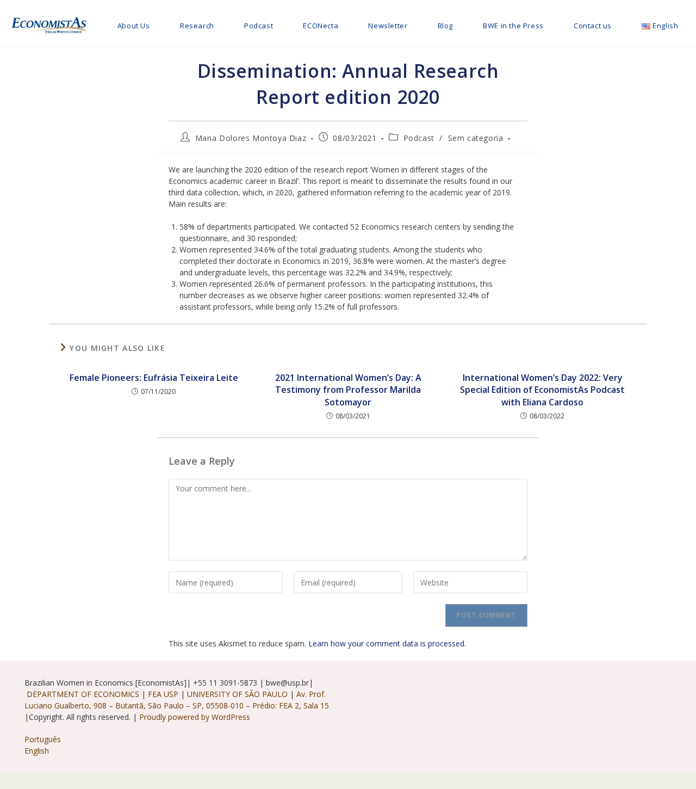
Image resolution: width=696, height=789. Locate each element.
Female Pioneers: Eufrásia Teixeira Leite (154, 378)
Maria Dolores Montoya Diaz (251, 138)
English (36, 750)
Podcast (418, 138)
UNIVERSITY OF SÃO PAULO (238, 694)
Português (42, 739)
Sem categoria (476, 138)
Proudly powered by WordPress (194, 717)
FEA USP (164, 694)
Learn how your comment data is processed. (387, 643)
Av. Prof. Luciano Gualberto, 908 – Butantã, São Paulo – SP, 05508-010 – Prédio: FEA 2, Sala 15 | (176, 705)
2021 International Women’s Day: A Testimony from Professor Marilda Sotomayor (348, 390)
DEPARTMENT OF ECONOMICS (82, 694)
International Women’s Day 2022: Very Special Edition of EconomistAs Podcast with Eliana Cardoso (542, 390)
